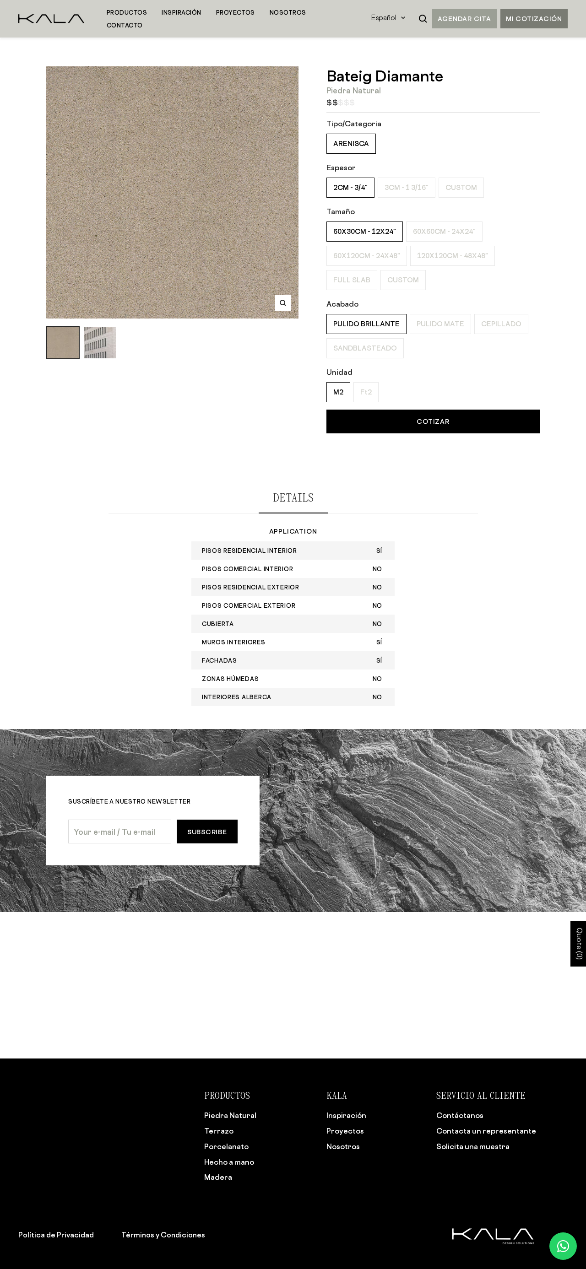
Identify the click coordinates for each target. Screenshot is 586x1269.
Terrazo (218, 1130)
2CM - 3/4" (350, 187)
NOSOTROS (288, 12)
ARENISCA (351, 143)
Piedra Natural (230, 1115)
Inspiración (346, 1115)
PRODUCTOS (127, 12)
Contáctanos (459, 1115)
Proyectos (345, 1130)
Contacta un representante (486, 1130)
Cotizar (433, 421)
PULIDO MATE (440, 323)
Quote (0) (578, 944)
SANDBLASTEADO (365, 348)
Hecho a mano (229, 1161)
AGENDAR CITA (464, 18)
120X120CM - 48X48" (452, 255)
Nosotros (343, 1146)
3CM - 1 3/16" (407, 187)
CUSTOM (461, 187)
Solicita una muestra (473, 1146)
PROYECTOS (235, 12)
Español (383, 18)
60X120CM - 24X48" (366, 255)
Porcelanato (226, 1146)
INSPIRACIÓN (181, 12)
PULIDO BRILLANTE (366, 323)
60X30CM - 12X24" (364, 231)
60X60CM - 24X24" (444, 231)
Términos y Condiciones (163, 1235)
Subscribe (207, 832)
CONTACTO (125, 25)
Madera (218, 1177)
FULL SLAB (351, 279)
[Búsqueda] (423, 19)
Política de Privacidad (56, 1235)
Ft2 (366, 392)
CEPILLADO (501, 323)
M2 (338, 392)
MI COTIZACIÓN (534, 18)
